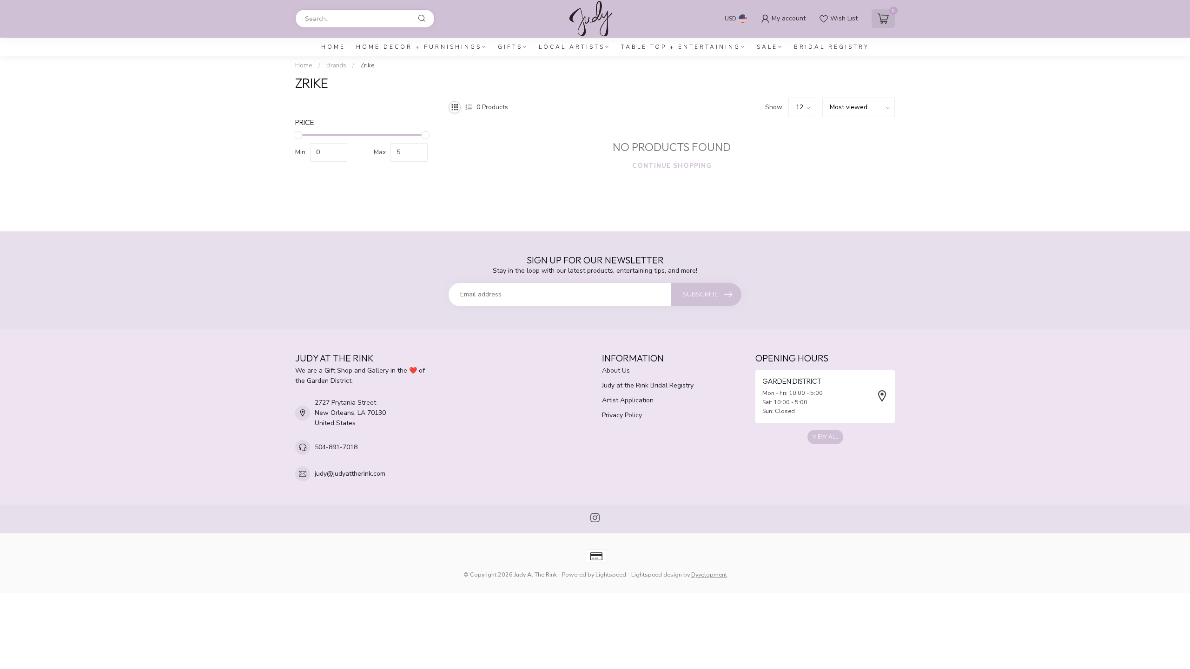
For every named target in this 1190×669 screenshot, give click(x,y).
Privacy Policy (622, 415)
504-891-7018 (336, 447)
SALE (767, 47)
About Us (616, 370)
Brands (336, 65)
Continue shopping (672, 165)
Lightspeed (610, 574)
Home (333, 47)
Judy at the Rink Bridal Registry (648, 385)
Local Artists (572, 47)
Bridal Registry (831, 47)
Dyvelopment (709, 574)
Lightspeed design (656, 574)
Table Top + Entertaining (680, 47)
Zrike (367, 65)
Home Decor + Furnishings (419, 47)
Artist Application (628, 400)
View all (825, 436)
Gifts (510, 47)
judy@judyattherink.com (350, 473)
